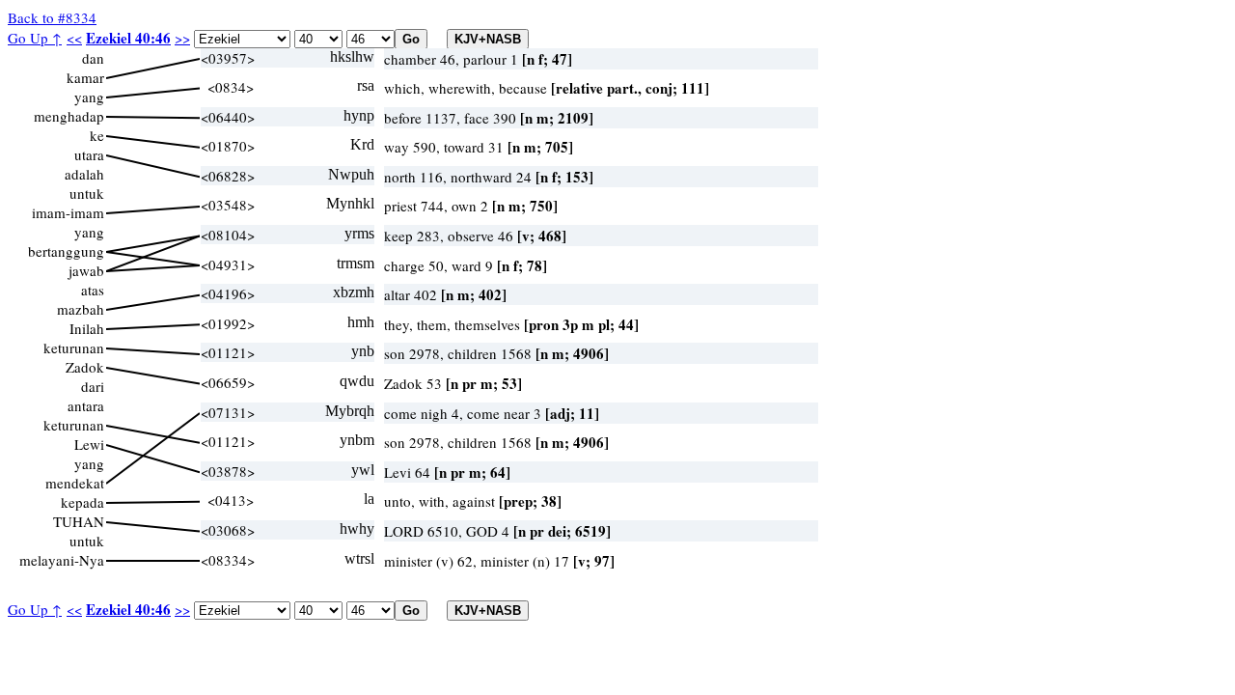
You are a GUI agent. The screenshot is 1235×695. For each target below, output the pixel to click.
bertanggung (66, 251)
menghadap (69, 115)
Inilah (86, 328)
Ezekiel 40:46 (128, 37)
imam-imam (68, 212)
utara (89, 154)
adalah (84, 173)
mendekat (74, 482)
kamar (85, 77)
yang (89, 96)
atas (92, 289)
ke (97, 135)
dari (92, 386)
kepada (82, 502)
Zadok (85, 366)
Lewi (89, 444)
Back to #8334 (52, 17)
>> (182, 37)
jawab (86, 270)
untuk (86, 193)
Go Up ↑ (35, 37)
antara (86, 405)
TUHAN (78, 521)
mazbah (80, 309)
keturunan (73, 347)
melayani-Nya (61, 560)
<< (74, 37)
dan (93, 58)
